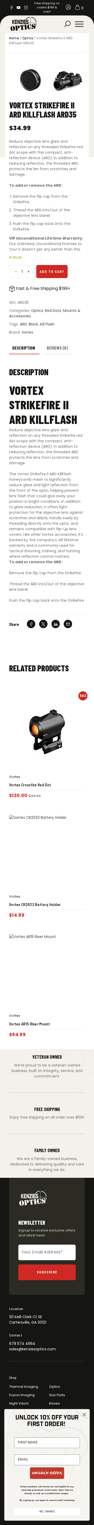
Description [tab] (23, 347)
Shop (12, 1377)
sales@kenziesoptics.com (32, 1349)
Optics (27, 38)
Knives (54, 1403)
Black (33, 324)
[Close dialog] (84, 1414)
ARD (23, 324)
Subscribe (47, 1272)
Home (14, 38)
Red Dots (53, 310)
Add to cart (52, 271)
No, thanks (47, 1511)
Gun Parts (57, 1395)
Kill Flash (47, 324)
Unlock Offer (47, 1473)
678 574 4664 (22, 1343)
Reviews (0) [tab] (57, 347)
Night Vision (19, 1403)
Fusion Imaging (22, 1395)
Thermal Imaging (23, 1386)
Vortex (27, 332)
